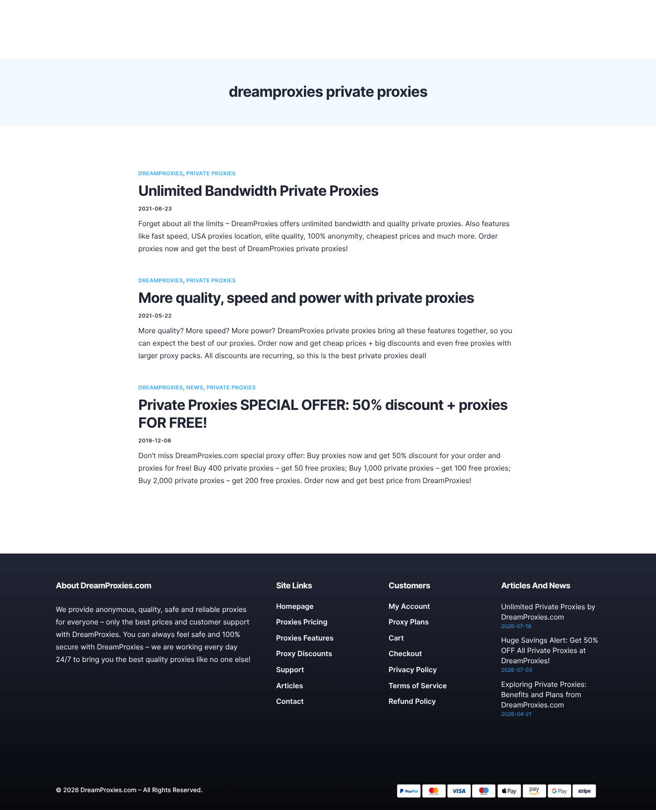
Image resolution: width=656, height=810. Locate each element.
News (195, 387)
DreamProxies (160, 173)
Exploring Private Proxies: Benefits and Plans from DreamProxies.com (543, 694)
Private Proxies (211, 173)
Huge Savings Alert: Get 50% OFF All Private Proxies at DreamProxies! (549, 650)
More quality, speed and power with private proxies (306, 297)
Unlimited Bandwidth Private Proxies (258, 190)
